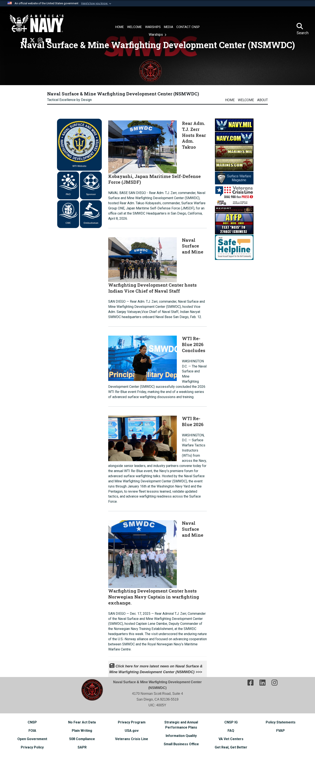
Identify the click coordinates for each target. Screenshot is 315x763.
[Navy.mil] (234, 124)
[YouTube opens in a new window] (48, 40)
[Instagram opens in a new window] (40, 40)
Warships (156, 35)
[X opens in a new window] (32, 40)
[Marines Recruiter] (234, 164)
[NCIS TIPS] (234, 205)
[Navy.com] (234, 138)
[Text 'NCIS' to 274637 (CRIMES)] (234, 223)
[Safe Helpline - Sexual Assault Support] (234, 247)
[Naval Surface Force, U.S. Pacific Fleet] (36, 24)
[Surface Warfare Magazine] (234, 177)
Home (230, 100)
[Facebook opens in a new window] (24, 40)
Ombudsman (91, 223)
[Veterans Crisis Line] (234, 192)
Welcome (246, 100)
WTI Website (79, 166)
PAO (68, 194)
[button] (96, 3)
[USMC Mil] (234, 151)
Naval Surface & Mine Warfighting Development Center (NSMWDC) (123, 94)
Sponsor (91, 194)
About (262, 100)
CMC (68, 223)
